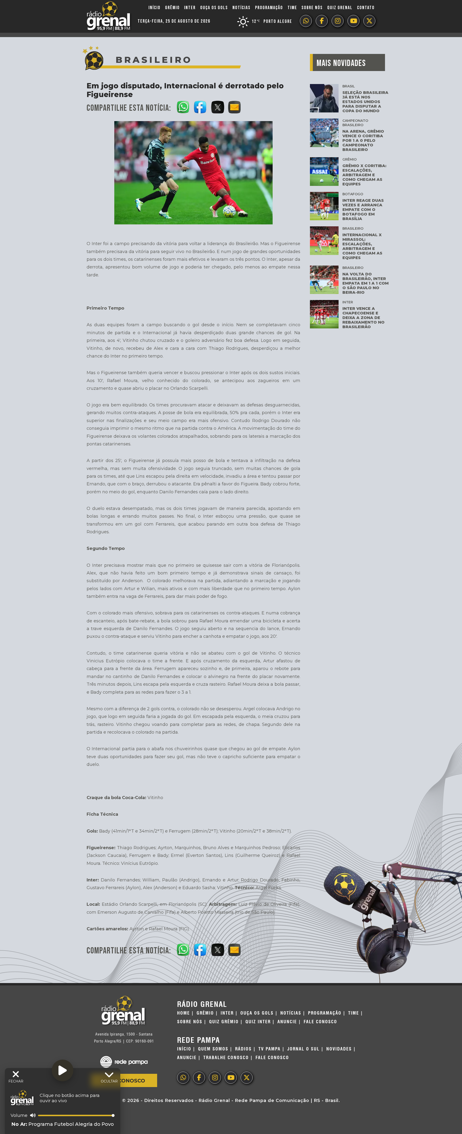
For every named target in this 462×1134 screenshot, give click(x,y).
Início (154, 8)
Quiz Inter (258, 1021)
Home (183, 1013)
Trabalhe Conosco (226, 1057)
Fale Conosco (124, 1081)
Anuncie (287, 1021)
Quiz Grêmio (224, 1021)
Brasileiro (352, 228)
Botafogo (352, 194)
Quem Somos (213, 1049)
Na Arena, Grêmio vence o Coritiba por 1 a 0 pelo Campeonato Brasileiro (363, 140)
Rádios (243, 1049)
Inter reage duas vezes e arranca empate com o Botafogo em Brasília (363, 209)
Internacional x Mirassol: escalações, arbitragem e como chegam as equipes (362, 246)
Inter (190, 8)
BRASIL (348, 86)
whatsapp (306, 21)
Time (292, 8)
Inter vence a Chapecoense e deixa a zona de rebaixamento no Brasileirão (363, 317)
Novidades (339, 1049)
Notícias (241, 8)
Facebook (322, 21)
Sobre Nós (312, 8)
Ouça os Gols (214, 8)
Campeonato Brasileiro (355, 122)
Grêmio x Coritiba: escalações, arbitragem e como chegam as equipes (364, 174)
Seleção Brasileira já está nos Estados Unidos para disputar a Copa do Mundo (365, 101)
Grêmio (172, 8)
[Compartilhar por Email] (234, 106)
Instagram (338, 21)
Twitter (369, 21)
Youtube (353, 21)
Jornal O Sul (303, 1049)
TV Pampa (269, 1049)
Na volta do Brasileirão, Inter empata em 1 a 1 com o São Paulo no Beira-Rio (365, 283)
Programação (269, 8)
